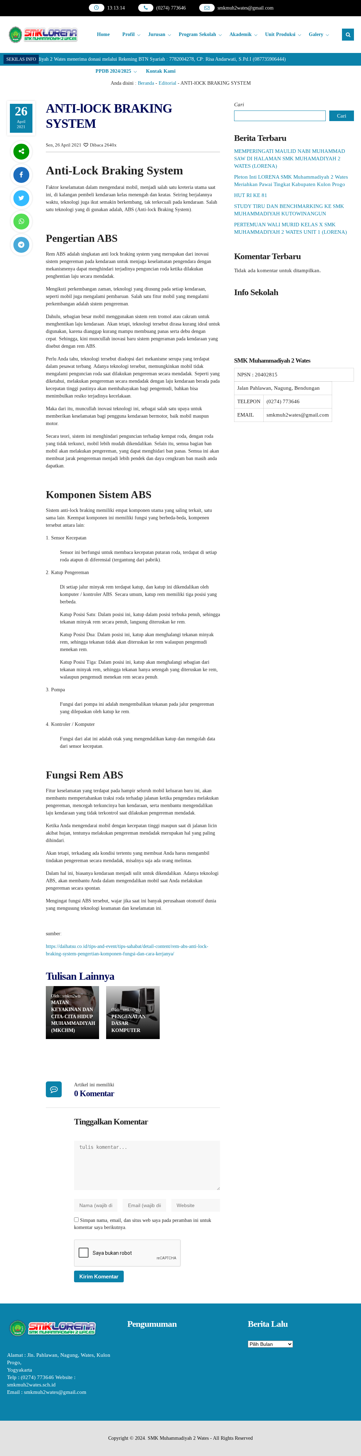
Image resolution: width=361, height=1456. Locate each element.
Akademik (241, 34)
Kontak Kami (161, 71)
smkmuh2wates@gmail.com (246, 8)
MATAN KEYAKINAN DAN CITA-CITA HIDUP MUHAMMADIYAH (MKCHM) (73, 1016)
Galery (316, 34)
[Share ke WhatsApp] (21, 221)
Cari (239, 104)
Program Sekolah (197, 34)
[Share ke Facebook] (21, 175)
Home (103, 34)
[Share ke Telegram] (21, 245)
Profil (128, 34)
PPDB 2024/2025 (113, 71)
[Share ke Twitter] (21, 198)
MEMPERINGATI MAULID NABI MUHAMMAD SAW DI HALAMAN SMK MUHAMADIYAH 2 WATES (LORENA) (289, 158)
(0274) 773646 (171, 8)
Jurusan (156, 34)
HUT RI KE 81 (250, 195)
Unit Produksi (280, 34)
